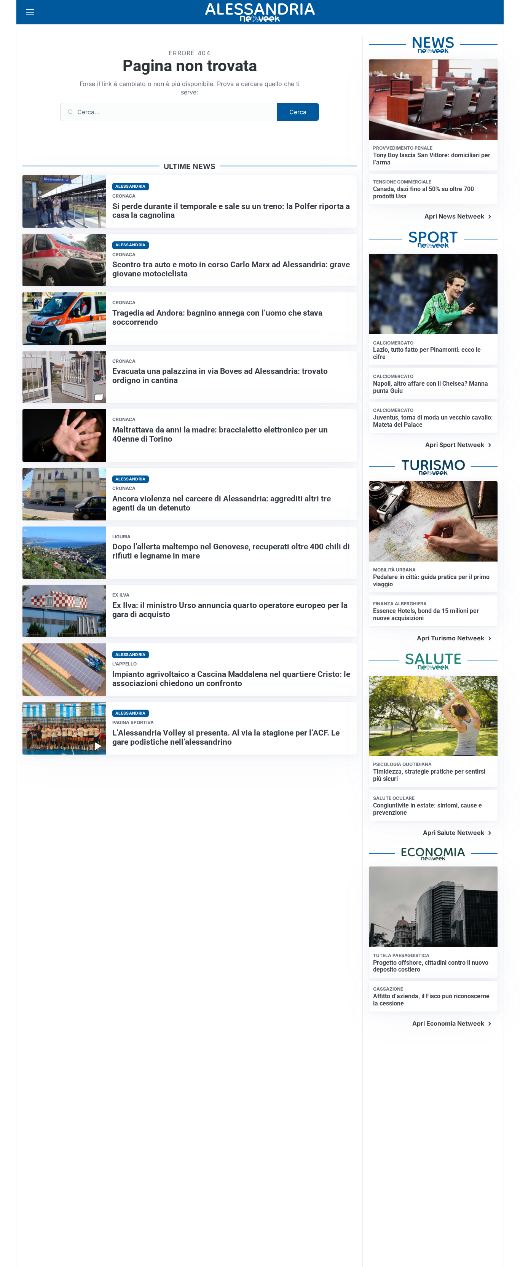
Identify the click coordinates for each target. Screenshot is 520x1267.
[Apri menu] (30, 12)
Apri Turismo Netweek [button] (450, 638)
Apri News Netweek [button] (454, 216)
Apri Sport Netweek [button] (454, 444)
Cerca (297, 112)
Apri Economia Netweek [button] (448, 1023)
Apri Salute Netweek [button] (453, 832)
